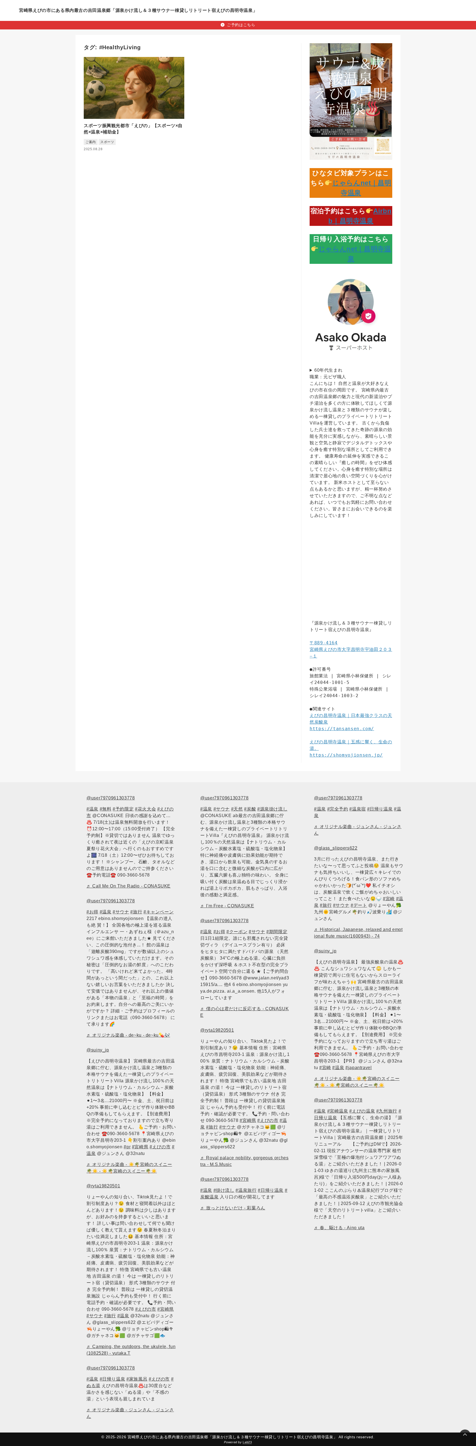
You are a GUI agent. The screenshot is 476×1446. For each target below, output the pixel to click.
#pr (127, 1146)
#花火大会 (145, 809)
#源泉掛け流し (272, 809)
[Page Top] (464, 1434)
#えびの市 (160, 1146)
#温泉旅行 (246, 1190)
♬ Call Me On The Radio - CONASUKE (128, 886)
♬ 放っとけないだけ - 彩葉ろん (232, 1208)
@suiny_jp (97, 1050)
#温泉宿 (357, 809)
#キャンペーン (159, 912)
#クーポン (236, 931)
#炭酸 (250, 809)
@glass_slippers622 (336, 848)
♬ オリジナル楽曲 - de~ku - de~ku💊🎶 (128, 1035)
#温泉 (92, 809)
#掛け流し (223, 1190)
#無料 (106, 809)
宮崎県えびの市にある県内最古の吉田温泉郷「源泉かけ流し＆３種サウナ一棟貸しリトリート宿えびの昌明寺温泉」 (138, 10)
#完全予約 (337, 809)
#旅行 (136, 912)
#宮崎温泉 (337, 1111)
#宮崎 (389, 898)
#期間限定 (276, 931)
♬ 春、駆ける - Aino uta (339, 1227)
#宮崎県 (140, 1146)
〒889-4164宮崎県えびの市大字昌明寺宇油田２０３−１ (351, 649)
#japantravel (358, 1067)
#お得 (92, 912)
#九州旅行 (386, 1111)
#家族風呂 (136, 1379)
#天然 (237, 809)
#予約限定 (123, 809)
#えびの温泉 (362, 1111)
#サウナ (121, 912)
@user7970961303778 (110, 798)
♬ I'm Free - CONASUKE (227, 905)
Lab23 (247, 1442)
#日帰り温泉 (112, 1379)
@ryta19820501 (103, 1186)
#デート (359, 905)
